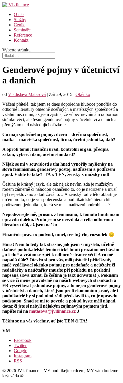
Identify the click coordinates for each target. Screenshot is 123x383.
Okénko (83, 94)
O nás (19, 14)
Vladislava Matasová (27, 94)
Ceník (19, 24)
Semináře (22, 29)
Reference (23, 35)
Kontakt (21, 40)
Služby (20, 19)
